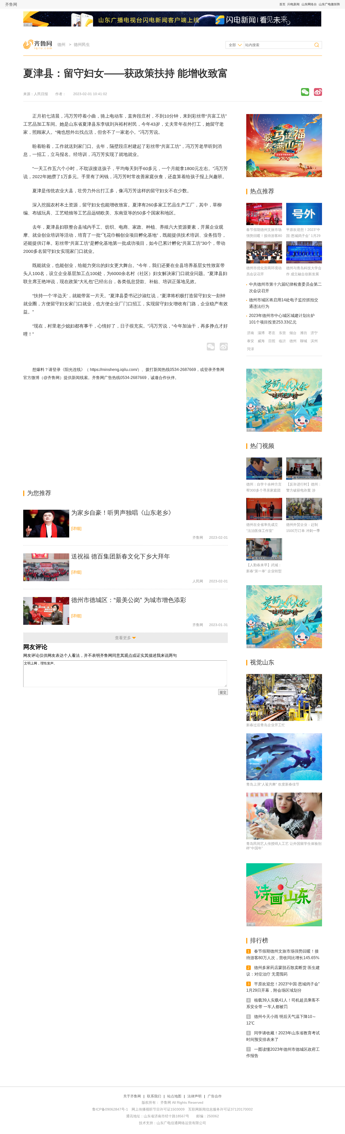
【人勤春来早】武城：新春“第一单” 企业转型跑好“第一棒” (264, 571)
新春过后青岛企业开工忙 (265, 725)
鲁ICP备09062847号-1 (110, 1109)
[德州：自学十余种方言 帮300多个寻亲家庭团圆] (264, 468)
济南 (250, 333)
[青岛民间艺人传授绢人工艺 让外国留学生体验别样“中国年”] (284, 816)
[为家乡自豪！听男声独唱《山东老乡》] (46, 523)
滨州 (314, 341)
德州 (61, 44)
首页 (282, 4)
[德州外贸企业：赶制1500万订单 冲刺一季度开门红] (304, 509)
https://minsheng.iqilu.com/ (113, 369)
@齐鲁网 (51, 377)
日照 (271, 341)
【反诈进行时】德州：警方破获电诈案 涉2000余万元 (304, 490)
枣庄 (271, 333)
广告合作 (215, 1096)
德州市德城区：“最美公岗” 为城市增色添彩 (128, 600)
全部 (232, 45)
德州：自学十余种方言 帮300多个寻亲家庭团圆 (264, 490)
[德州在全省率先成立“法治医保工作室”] (264, 509)
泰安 (250, 341)
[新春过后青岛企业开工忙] (284, 697)
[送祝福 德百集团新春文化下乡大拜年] (46, 567)
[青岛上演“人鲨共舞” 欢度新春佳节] (284, 756)
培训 (82, 154)
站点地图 (174, 1096)
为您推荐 (39, 493)
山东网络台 (309, 4)
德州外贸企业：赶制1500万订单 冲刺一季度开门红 (303, 531)
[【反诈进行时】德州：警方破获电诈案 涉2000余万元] (304, 468)
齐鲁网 (11, 4)
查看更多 (123, 638)
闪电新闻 (293, 4)
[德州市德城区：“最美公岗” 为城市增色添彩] (46, 611)
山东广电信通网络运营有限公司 (181, 1123)
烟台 (293, 333)
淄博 (261, 333)
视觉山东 (262, 662)
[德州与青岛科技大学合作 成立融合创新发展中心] (304, 262)
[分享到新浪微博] (318, 92)
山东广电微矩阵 (329, 4)
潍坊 (303, 333)
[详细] (76, 528)
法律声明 (194, 1096)
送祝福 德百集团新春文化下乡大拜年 (120, 556)
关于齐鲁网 (132, 1096)
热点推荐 (262, 191)
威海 (261, 341)
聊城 (303, 341)
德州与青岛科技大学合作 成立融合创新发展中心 (304, 274)
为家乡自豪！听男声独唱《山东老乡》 (122, 512)
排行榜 (259, 940)
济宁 (314, 333)
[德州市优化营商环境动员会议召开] (264, 262)
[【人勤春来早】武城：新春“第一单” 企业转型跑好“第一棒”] (264, 549)
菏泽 (250, 349)
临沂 (282, 341)
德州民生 (82, 44)
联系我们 (154, 1096)
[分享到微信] (305, 92)
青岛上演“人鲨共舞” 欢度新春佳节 (272, 784)
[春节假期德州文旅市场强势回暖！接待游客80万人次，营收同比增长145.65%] (264, 224)
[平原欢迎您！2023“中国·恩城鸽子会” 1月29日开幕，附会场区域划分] (304, 224)
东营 (282, 333)
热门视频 (262, 445)
